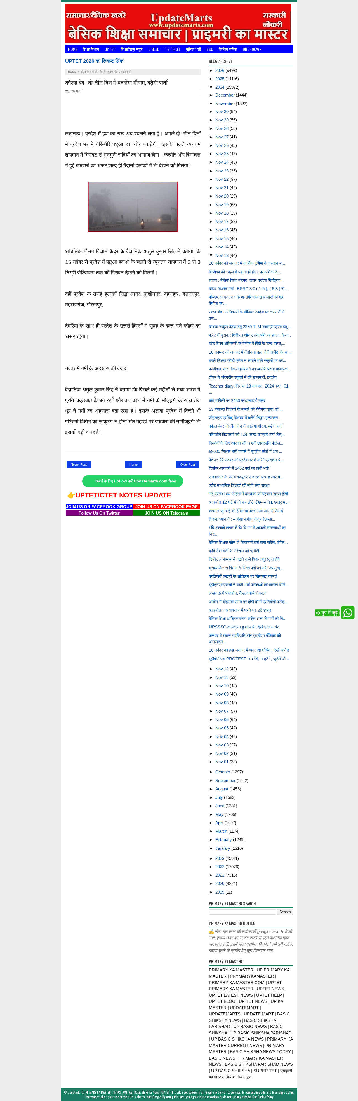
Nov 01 (222, 761)
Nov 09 (222, 694)
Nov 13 (222, 255)
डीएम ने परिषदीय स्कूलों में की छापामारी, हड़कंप (243, 377)
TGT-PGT (172, 49)
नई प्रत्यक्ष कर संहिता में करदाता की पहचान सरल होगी (248, 493)
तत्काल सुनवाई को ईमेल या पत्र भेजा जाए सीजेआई (246, 510)
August (222, 789)
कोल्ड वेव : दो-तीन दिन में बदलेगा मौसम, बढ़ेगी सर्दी (245, 426)
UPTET (110, 49)
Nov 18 (222, 213)
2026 (220, 70)
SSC (209, 49)
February (224, 839)
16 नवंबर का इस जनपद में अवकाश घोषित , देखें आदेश (249, 650)
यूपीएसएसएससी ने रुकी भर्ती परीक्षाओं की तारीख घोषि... (249, 584)
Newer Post (79, 464)
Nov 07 (222, 711)
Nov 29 (222, 120)
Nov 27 (222, 137)
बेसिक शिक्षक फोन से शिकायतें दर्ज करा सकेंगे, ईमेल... (248, 542)
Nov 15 (222, 238)
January (223, 848)
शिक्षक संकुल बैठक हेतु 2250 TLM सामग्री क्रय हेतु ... (250, 326)
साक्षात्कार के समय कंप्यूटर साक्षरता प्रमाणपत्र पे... (246, 477)
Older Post (187, 464)
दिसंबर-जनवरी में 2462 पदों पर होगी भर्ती (239, 468)
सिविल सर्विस (228, 49)
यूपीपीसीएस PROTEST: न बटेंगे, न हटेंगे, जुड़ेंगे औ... (249, 658)
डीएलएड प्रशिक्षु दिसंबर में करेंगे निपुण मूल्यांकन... (245, 417)
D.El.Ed (153, 49)
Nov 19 (222, 204)
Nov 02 (222, 753)
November (225, 103)
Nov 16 (222, 229)
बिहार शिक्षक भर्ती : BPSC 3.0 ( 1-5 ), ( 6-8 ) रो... (248, 288)
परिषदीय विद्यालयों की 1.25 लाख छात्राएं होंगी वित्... (247, 434)
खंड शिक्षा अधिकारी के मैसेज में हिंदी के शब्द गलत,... (247, 343)
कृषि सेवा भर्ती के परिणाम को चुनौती (234, 550)
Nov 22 (222, 179)
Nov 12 (222, 668)
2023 (220, 858)
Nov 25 (222, 153)
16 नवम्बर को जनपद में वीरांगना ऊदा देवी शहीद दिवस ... (250, 352)
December (225, 95)
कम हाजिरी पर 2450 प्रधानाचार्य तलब (237, 400)
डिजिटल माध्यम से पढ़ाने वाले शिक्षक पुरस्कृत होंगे (244, 559)
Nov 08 (222, 702)
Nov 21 (222, 187)
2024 (220, 87)
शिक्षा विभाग (91, 49)
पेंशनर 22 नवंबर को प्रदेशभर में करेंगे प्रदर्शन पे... (246, 459)
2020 (220, 883)
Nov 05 (222, 728)
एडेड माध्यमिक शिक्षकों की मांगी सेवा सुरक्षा (239, 485)
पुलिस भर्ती (193, 49)
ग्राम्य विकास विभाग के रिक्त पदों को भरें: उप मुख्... (246, 567)
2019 (220, 892)
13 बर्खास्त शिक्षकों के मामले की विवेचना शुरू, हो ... (246, 409)
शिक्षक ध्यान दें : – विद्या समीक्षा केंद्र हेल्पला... (242, 519)
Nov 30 (222, 111)
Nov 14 (222, 247)
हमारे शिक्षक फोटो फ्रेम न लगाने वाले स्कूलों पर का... (247, 360)
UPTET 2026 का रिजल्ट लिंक (94, 61)
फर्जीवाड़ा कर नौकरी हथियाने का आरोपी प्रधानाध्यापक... (250, 369)
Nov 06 (222, 719)
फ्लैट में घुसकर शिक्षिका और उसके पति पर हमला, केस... (250, 335)
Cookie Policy (265, 1097)
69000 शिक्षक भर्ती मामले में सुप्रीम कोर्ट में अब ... (245, 451)
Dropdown (252, 49)
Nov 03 (222, 745)
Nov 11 (222, 677)
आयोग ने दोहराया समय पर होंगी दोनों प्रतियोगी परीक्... (248, 601)
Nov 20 (222, 196)
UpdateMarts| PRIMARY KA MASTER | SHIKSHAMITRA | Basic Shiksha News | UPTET (118, 1092)
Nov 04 (222, 736)
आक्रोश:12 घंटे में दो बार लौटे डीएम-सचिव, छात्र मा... (249, 502)
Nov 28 (222, 128)
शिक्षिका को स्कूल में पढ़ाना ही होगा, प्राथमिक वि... (245, 271)
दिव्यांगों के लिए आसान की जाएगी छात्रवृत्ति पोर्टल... (246, 443)
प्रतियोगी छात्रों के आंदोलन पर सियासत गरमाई (243, 576)
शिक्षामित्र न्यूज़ (132, 49)
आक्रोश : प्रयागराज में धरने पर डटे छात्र (240, 610)
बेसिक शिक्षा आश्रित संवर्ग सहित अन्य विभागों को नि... (247, 618)
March (221, 831)
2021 (220, 875)
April (220, 822)
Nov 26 (222, 145)
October (223, 771)
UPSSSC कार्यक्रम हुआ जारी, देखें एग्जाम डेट (244, 627)
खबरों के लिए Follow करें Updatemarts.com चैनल (135, 481)
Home (72, 49)
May (220, 814)
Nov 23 (222, 170)
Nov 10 (222, 685)
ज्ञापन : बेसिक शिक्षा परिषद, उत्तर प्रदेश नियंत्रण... (246, 280)
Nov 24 (222, 162)
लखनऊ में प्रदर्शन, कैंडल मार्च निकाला (237, 593)
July (219, 797)
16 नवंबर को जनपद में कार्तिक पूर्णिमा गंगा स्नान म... (247, 263)
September (226, 780)
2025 (220, 78)
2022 (220, 866)
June (220, 805)
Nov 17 (222, 221)
